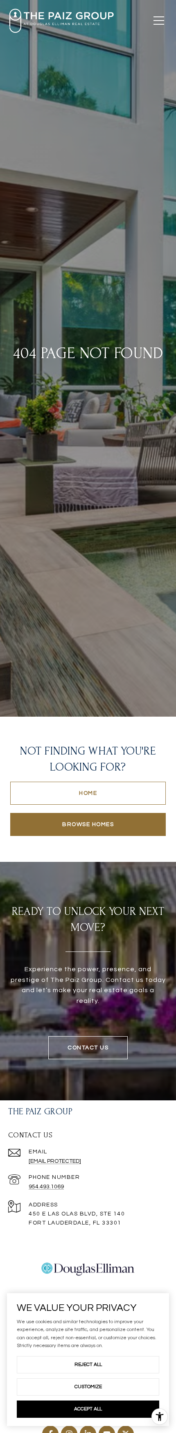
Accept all (88, 1409)
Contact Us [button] (88, 1048)
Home (88, 793)
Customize (88, 1386)
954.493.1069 (46, 1187)
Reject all (88, 1364)
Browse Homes (88, 824)
